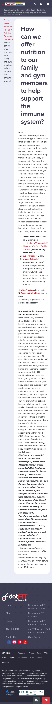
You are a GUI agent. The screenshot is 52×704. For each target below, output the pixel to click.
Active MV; (32, 243)
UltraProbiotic (27, 290)
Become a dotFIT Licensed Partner (36, 607)
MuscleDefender (31, 259)
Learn (22, 10)
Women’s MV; (29, 246)
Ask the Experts (30, 10)
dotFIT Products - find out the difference (39, 631)
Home (9, 605)
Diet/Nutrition (41, 10)
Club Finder (34, 637)
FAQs (46, 653)
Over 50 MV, (41, 246)
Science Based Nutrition (11, 10)
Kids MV (26, 249)
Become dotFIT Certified (36, 615)
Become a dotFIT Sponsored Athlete (37, 623)
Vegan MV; (43, 243)
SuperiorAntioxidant (30, 293)
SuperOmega (29, 256)
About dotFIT (12, 629)
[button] (41, 4)
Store (8, 613)
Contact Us (11, 637)
